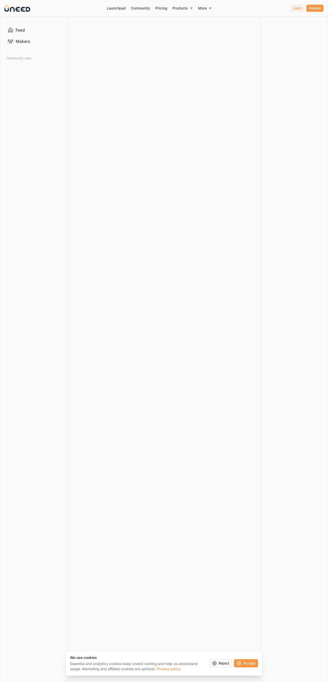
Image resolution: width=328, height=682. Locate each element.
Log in (297, 8)
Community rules (18, 58)
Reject (224, 663)
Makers (23, 41)
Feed (20, 30)
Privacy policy (169, 669)
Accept (249, 663)
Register (315, 8)
